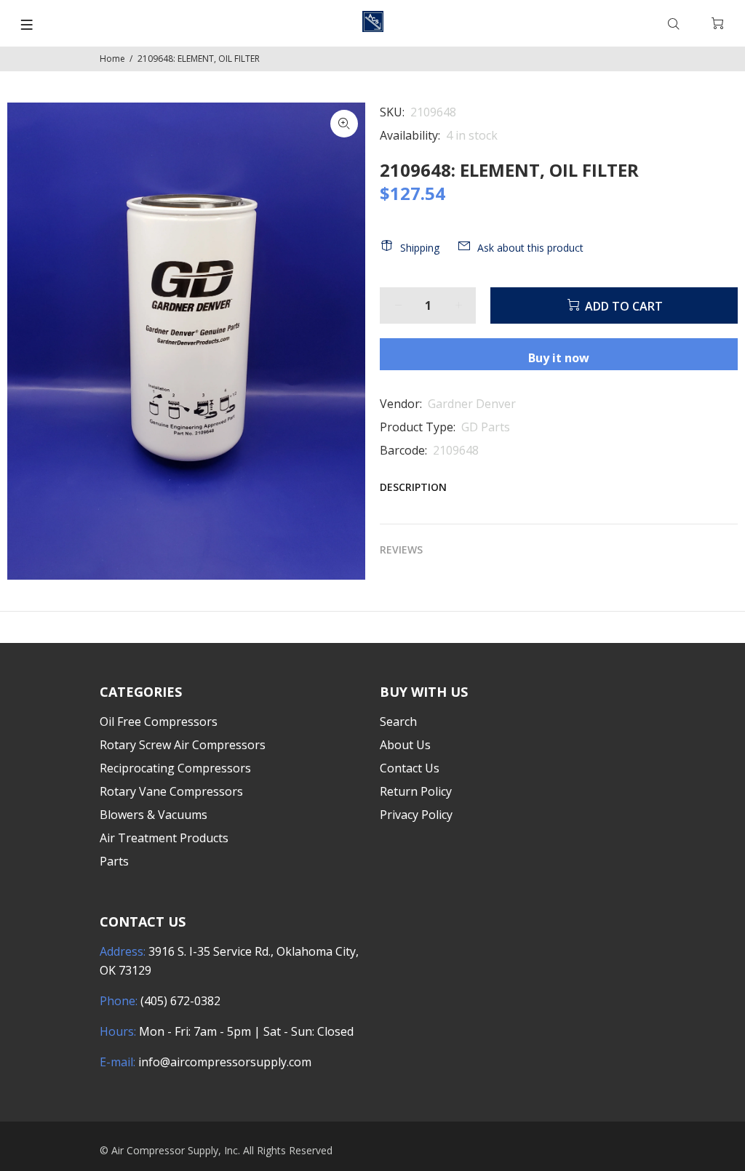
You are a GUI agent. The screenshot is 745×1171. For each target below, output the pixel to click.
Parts (114, 861)
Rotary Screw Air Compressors (183, 745)
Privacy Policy (416, 815)
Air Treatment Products (164, 838)
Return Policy (416, 791)
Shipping (419, 248)
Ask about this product (530, 248)
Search (398, 722)
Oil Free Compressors (159, 722)
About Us (405, 745)
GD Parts (485, 427)
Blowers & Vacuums (153, 815)
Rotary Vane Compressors (171, 791)
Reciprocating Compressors (175, 768)
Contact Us (409, 768)
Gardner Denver (472, 404)
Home (112, 58)
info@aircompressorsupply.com (224, 1062)
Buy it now (558, 358)
